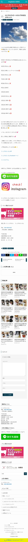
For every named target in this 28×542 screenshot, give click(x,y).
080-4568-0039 (8, 227)
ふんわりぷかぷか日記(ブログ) (10, 507)
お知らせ (4, 19)
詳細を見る (14, 8)
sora (14, 272)
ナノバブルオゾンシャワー (8, 504)
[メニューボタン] (26, 2)
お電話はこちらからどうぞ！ (15, 540)
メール (4, 383)
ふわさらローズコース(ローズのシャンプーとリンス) (14, 501)
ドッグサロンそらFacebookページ (9, 155)
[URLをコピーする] (25, 255)
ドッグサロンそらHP (6, 151)
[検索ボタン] (2, 2)
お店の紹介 (5, 493)
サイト (4, 388)
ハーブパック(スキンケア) (8, 498)
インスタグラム (5, 159)
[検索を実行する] (25, 473)
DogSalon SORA (14, 2)
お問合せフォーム (7, 513)
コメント (5, 361)
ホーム (11, 523)
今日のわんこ (9, 19)
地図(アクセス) (6, 510)
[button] (3, 255)
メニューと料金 (7, 525)
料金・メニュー (6, 496)
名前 (3, 378)
